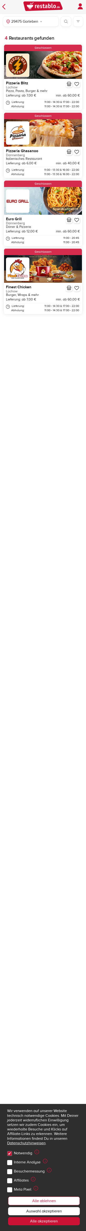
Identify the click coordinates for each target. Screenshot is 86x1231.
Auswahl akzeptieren (44, 1211)
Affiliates (21, 1180)
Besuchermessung (29, 1171)
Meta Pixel (22, 1189)
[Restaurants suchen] (66, 21)
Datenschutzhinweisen (26, 1143)
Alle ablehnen (44, 1201)
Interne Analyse (27, 1162)
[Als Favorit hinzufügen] (76, 84)
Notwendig (23, 1153)
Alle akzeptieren (44, 1221)
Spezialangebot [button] (65, 209)
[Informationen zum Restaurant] (69, 84)
